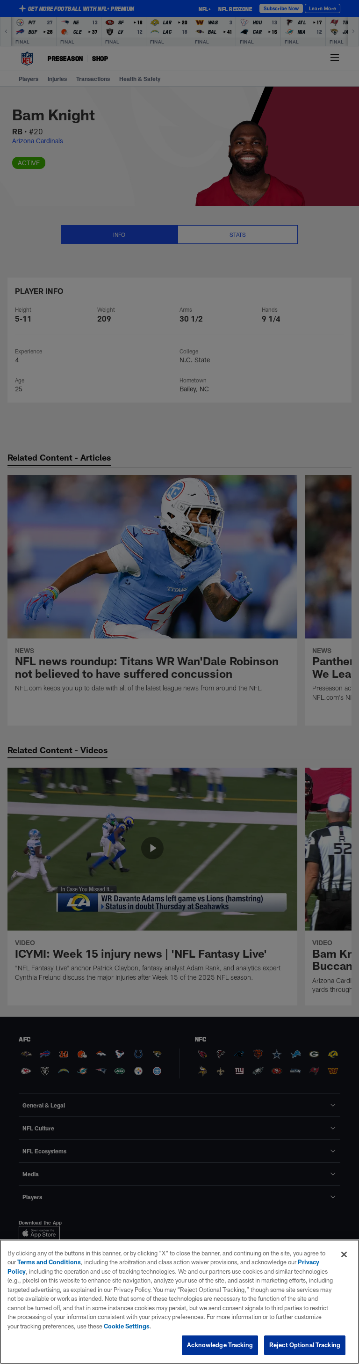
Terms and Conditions (49, 1262)
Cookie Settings (127, 1326)
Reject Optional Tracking (304, 1345)
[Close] (344, 1254)
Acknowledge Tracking (220, 1345)
